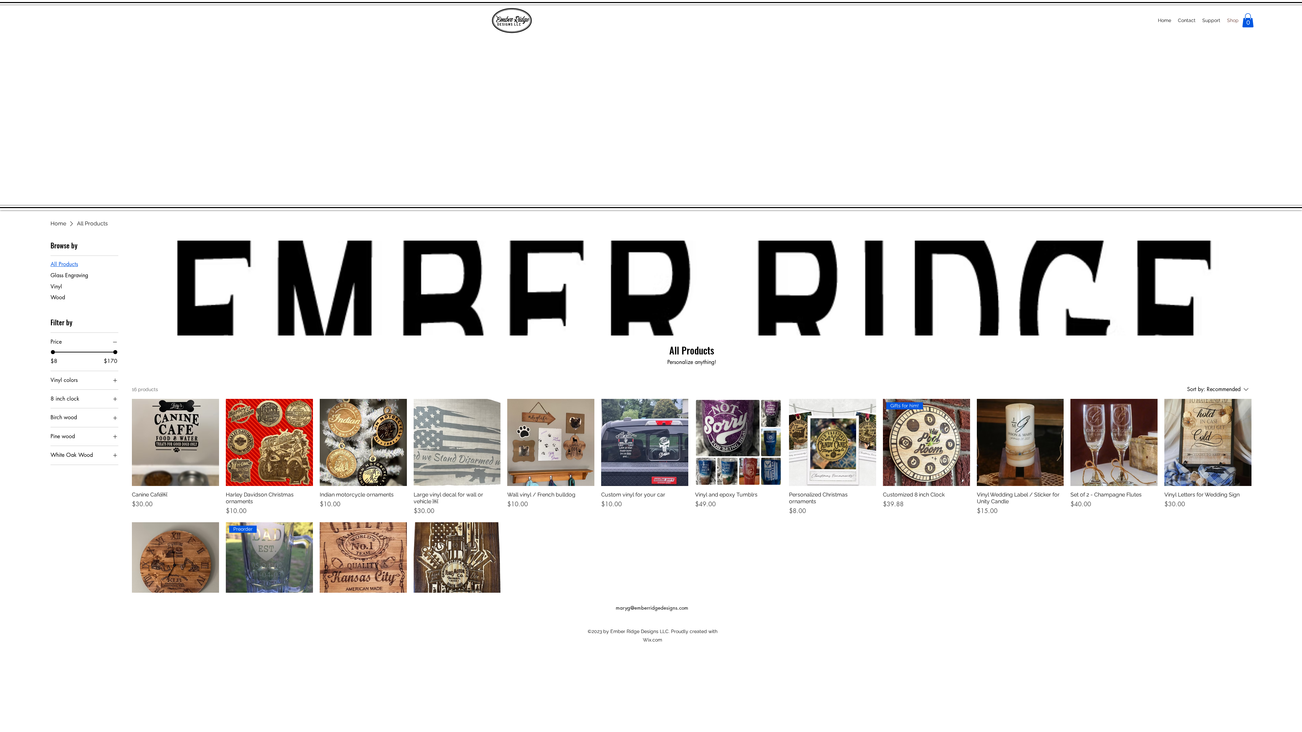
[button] (1248, 20)
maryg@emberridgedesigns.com (652, 608)
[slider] (53, 352)
